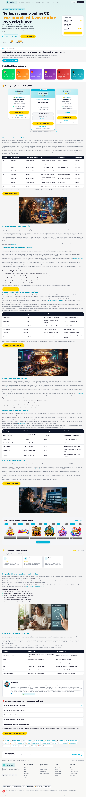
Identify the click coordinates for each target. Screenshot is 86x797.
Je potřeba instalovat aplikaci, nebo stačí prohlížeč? (16, 724)
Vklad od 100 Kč (58, 771)
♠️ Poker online (60, 740)
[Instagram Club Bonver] (13, 775)
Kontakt (18, 760)
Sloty (33, 2)
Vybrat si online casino (11, 36)
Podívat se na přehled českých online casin (14, 733)
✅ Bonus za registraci (50, 740)
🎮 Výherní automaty (16, 740)
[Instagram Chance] (16, 775)
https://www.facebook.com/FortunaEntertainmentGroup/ (14, 647)
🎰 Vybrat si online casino (10, 60)
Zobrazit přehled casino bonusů (13, 345)
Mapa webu (4, 760)
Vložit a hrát (67, 117)
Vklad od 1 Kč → (67, 120)
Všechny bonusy (43, 765)
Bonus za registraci (28, 36)
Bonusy (38, 2)
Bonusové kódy (43, 771)
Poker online (26, 773)
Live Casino (21, 2)
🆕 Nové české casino (27, 740)
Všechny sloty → (78, 520)
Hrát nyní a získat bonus (43, 123)
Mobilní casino (58, 777)
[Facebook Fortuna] (7, 775)
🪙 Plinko (28, 743)
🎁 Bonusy (12, 743)
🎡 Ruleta (5, 743)
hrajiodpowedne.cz (72, 790)
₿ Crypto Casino (35, 743)
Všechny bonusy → (79, 85)
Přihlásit (73, 2)
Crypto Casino (27, 777)
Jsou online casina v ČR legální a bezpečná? (14, 705)
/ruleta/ (78, 393)
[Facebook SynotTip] (3, 775)
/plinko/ (8, 395)
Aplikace (56, 775)
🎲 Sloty (21, 745)
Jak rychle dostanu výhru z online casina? (14, 719)
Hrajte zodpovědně (43, 790)
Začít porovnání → (72, 33)
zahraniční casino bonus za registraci (56, 300)
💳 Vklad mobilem (72, 743)
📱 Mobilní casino (63, 743)
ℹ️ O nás (27, 745)
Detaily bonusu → (19, 115)
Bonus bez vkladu (43, 767)
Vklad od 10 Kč (58, 767)
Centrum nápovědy (24, 760)
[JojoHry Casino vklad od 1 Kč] (67, 106)
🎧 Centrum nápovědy (47, 745)
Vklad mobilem (58, 773)
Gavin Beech (14, 682)
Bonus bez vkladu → (43, 126)
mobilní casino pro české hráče (34, 468)
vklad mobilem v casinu (41, 419)
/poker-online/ (14, 244)
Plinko (52, 2)
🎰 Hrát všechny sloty (43, 542)
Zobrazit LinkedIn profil (17, 693)
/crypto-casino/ (21, 423)
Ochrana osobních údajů (70, 795)
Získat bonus (19, 112)
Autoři (14, 760)
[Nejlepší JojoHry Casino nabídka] (43, 109)
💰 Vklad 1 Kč (14, 745)
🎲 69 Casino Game (46, 743)
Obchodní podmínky (74, 777)
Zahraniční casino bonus (44, 773)
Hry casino (26, 780)
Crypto (57, 2)
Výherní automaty (27, 767)
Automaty (28, 2)
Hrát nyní (80, 2)
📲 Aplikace (54, 743)
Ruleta (47, 2)
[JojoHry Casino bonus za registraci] (19, 104)
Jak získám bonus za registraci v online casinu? (15, 710)
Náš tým (10, 760)
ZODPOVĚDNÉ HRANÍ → (75, 754)
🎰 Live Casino (6, 740)
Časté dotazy (72, 775)
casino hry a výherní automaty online (13, 386)
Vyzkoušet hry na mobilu (11, 483)
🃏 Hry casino (6, 745)
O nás (71, 765)
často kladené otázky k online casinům (35, 586)
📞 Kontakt (33, 745)
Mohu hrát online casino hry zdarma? (13, 714)
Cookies (77, 795)
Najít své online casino (11, 289)
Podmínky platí (47, 128)
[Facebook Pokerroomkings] (10, 775)
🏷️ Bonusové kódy (20, 743)
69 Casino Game (27, 779)
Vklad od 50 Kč (58, 769)
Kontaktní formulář (73, 773)
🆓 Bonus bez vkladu (38, 740)
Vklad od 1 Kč (57, 765)
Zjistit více (77, 160)
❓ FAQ (39, 745)
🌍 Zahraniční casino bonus (71, 740)
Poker (43, 2)
